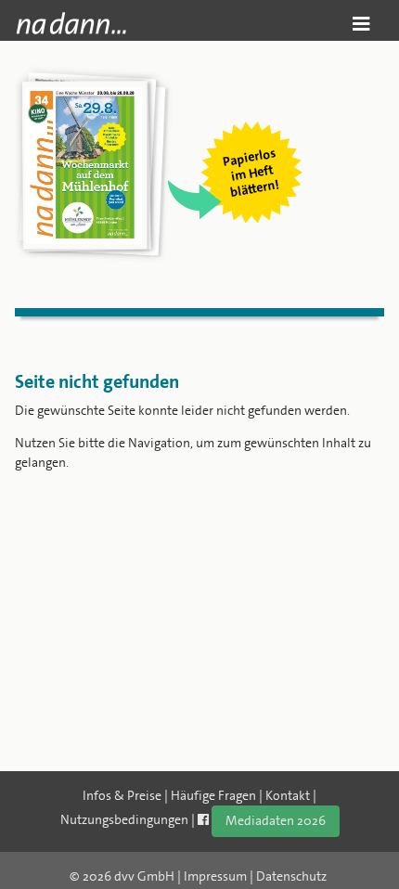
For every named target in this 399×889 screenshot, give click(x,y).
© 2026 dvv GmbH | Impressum (158, 876)
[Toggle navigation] (361, 23)
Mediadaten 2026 (275, 820)
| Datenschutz (288, 876)
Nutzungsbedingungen (124, 819)
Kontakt (287, 795)
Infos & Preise (122, 795)
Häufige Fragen (213, 795)
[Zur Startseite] (71, 23)
